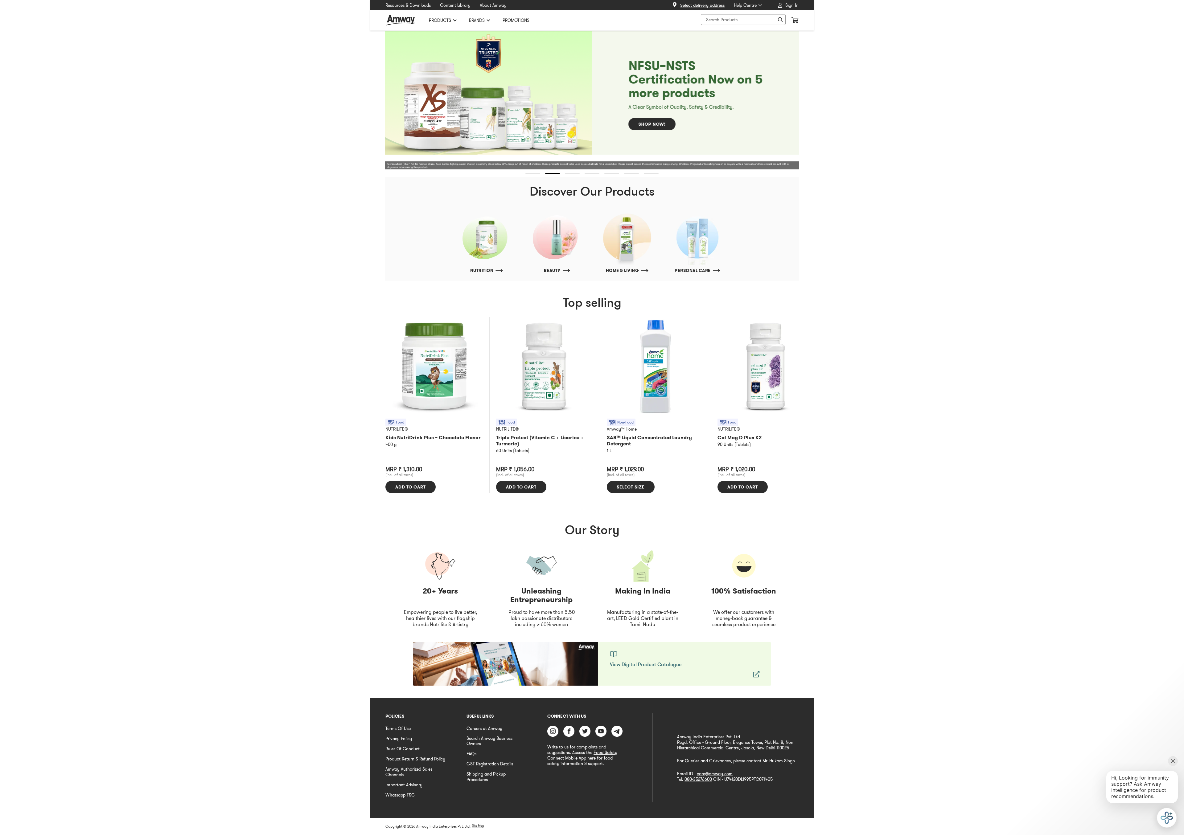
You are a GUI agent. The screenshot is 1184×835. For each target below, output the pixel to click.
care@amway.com (715, 773)
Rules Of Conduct (402, 749)
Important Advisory (403, 785)
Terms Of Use (398, 728)
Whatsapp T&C (400, 795)
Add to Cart (410, 487)
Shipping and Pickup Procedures (486, 776)
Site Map (478, 826)
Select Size (631, 487)
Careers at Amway (484, 728)
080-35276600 (698, 779)
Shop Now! (652, 124)
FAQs (471, 753)
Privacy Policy (398, 738)
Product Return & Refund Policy (415, 759)
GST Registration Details (490, 764)
